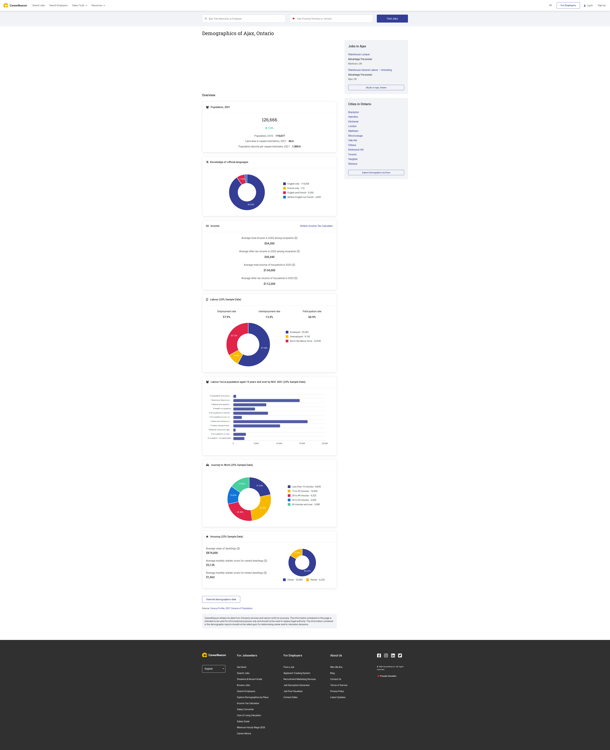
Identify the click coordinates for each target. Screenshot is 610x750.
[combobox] (247, 18)
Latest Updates (338, 697)
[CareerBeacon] (214, 655)
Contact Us (335, 679)
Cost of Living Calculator (249, 715)
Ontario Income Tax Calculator (316, 225)
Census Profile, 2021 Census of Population (231, 608)
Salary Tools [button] (78, 5)
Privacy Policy (337, 691)
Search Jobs (38, 5)
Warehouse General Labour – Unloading (370, 69)
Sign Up (602, 5)
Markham (353, 130)
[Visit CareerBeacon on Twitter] (400, 655)
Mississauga (355, 135)
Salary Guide (243, 721)
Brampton (353, 112)
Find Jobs (392, 18)
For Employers (568, 5)
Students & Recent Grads (249, 679)
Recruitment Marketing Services (300, 679)
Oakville (352, 140)
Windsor (352, 163)
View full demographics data (221, 599)
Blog (332, 673)
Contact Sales (291, 697)
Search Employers (58, 5)
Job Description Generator (297, 685)
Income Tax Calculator (248, 703)
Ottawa (352, 145)
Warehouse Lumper (359, 54)
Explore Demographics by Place (376, 173)
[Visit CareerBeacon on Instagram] (386, 655)
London (352, 126)
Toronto (352, 154)
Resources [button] (97, 5)
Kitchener (353, 121)
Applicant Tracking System (297, 673)
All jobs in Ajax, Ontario (376, 88)
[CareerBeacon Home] (15, 5)
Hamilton (353, 116)
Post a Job (289, 667)
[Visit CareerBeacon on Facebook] (379, 655)
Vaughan (353, 159)
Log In (590, 5)
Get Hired (241, 667)
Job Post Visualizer (293, 691)
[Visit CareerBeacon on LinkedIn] (393, 655)
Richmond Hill (355, 149)
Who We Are (336, 667)
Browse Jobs (243, 685)
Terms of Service (338, 685)
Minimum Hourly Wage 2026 (251, 727)
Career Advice (244, 733)
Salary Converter (245, 709)
